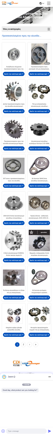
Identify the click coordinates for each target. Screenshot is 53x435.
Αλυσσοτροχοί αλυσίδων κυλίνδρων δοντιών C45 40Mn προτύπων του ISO (39, 142)
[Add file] (3, 431)
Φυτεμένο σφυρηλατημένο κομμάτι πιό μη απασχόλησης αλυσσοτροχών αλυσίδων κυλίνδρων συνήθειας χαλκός (39, 329)
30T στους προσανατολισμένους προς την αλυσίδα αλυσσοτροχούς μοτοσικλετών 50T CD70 (14, 180)
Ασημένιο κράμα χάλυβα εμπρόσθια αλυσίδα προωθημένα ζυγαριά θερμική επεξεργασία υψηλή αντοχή (14, 329)
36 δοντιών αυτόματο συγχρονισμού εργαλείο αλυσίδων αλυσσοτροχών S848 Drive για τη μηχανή (39, 292)
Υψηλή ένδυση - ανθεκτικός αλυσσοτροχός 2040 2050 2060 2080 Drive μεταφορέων (39, 217)
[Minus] (49, 376)
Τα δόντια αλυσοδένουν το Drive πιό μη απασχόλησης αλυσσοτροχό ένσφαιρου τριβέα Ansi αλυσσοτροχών (13, 292)
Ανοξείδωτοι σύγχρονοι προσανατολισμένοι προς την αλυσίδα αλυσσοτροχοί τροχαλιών (13, 68)
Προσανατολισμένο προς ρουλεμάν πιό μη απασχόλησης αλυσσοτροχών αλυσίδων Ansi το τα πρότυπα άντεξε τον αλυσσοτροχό (39, 68)
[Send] (50, 431)
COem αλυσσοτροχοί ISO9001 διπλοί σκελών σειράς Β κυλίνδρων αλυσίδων (14, 254)
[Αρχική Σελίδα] (26, 366)
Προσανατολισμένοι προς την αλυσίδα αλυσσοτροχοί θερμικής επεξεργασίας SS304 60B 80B (14, 142)
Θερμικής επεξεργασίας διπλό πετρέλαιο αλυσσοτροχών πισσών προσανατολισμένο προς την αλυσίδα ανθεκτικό (39, 254)
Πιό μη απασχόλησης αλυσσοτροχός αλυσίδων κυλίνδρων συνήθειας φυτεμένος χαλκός (39, 105)
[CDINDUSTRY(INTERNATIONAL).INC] (10, 3)
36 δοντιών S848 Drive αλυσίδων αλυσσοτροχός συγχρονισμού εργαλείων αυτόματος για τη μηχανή (39, 180)
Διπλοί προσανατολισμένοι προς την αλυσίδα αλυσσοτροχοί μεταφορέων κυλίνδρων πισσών (14, 105)
